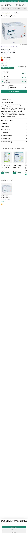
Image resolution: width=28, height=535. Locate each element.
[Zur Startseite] (7, 4)
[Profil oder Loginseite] (23, 5)
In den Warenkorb (14, 91)
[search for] (25, 8)
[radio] (14, 73)
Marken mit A (7, 13)
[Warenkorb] (26, 5)
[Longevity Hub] (17, 5)
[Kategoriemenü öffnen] (2, 4)
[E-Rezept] (19, 5)
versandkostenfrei (23, 68)
